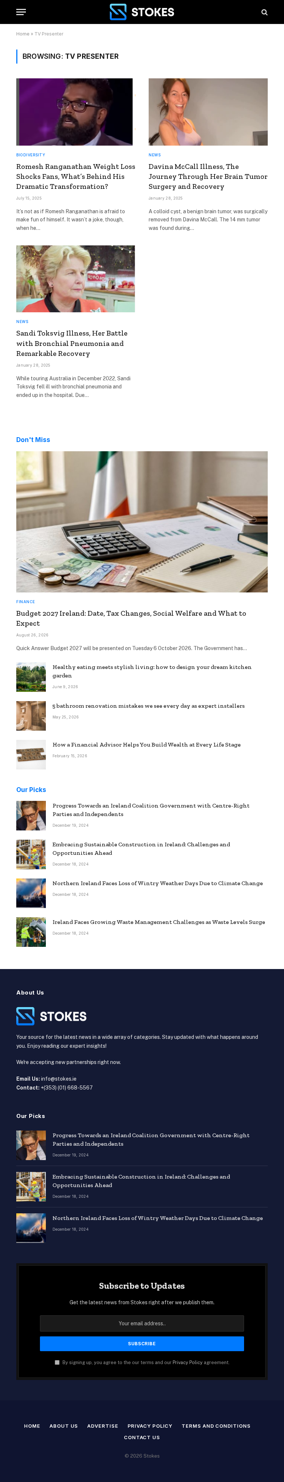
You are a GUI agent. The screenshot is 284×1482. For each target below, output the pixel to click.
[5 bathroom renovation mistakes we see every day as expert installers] (31, 716)
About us (64, 1426)
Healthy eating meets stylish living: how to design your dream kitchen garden (152, 671)
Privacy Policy (188, 1362)
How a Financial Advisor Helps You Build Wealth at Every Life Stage (147, 744)
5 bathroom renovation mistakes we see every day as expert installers (149, 705)
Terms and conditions (216, 1426)
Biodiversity (30, 155)
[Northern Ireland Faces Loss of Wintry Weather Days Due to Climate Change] (31, 893)
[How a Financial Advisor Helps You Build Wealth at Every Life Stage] (31, 754)
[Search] (264, 12)
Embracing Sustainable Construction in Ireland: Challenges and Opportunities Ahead (141, 848)
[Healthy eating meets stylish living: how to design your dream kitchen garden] (31, 677)
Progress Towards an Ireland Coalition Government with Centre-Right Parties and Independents (151, 810)
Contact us (142, 1437)
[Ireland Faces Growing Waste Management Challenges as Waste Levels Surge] (31, 932)
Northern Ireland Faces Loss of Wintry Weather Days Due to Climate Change (158, 883)
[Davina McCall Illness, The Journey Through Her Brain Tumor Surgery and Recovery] (208, 111)
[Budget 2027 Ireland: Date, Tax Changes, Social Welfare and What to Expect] (142, 522)
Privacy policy (150, 1426)
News (154, 155)
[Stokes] (142, 12)
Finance (25, 601)
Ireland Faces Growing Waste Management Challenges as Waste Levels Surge (159, 921)
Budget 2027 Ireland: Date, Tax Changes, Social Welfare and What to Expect (131, 618)
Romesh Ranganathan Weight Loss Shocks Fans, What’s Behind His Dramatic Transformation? (75, 176)
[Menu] (21, 12)
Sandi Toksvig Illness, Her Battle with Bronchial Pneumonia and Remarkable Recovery (72, 343)
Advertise (102, 1426)
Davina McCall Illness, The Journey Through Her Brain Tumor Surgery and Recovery (208, 176)
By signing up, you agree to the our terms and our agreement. (145, 1362)
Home (23, 34)
